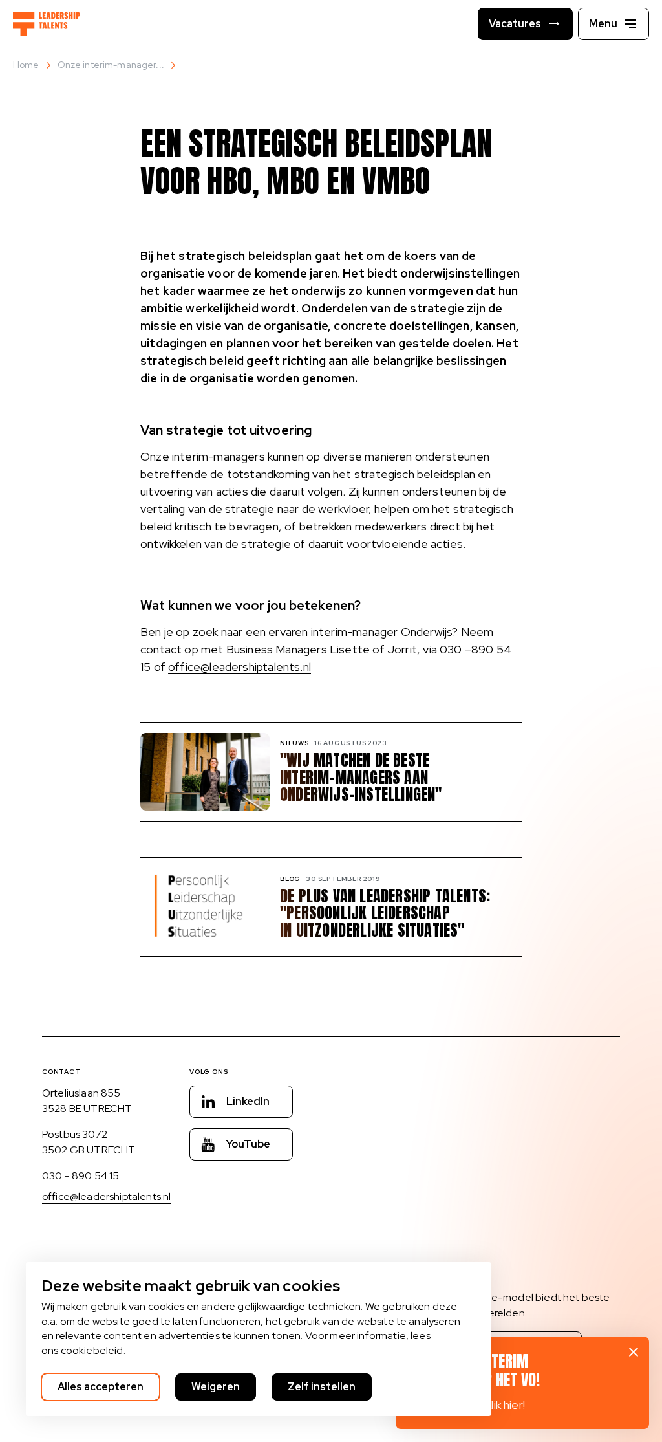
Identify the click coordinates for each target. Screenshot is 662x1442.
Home (26, 65)
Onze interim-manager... (111, 65)
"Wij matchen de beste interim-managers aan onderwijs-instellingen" (361, 777)
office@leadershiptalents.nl (239, 666)
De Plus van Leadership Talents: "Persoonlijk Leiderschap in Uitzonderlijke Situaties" (385, 913)
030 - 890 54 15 (80, 1176)
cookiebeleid (92, 1350)
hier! (514, 1404)
